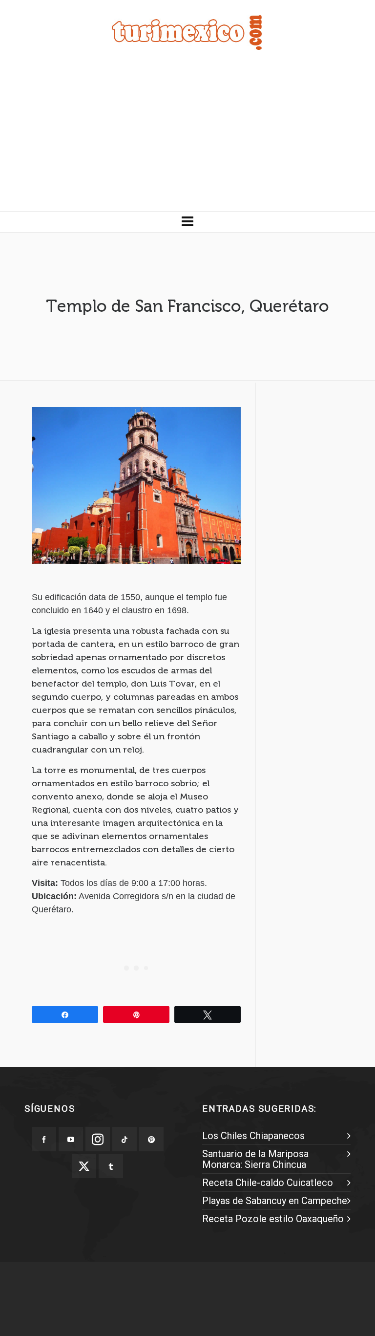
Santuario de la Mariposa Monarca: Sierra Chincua (255, 1159)
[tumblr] (111, 1166)
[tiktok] (124, 1139)
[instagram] (97, 1139)
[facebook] (44, 1139)
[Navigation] (187, 222)
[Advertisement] (187, 137)
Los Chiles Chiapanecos (253, 1136)
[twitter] (84, 1166)
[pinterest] (151, 1139)
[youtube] (71, 1139)
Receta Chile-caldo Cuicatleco (267, 1182)
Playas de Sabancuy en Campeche (274, 1201)
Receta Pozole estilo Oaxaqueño (273, 1219)
